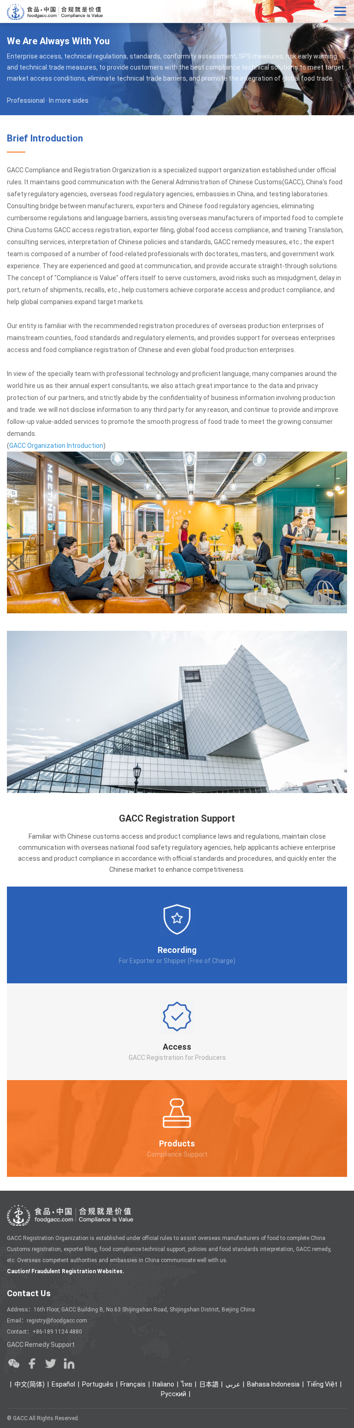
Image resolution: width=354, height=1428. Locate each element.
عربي (232, 1384)
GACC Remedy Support (41, 1344)
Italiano (163, 1384)
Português (97, 1384)
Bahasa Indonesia (273, 1384)
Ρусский (173, 1394)
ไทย (186, 1384)
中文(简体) (29, 1384)
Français (133, 1384)
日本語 (208, 1384)
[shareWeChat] (14, 1363)
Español (63, 1384)
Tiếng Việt (322, 1384)
